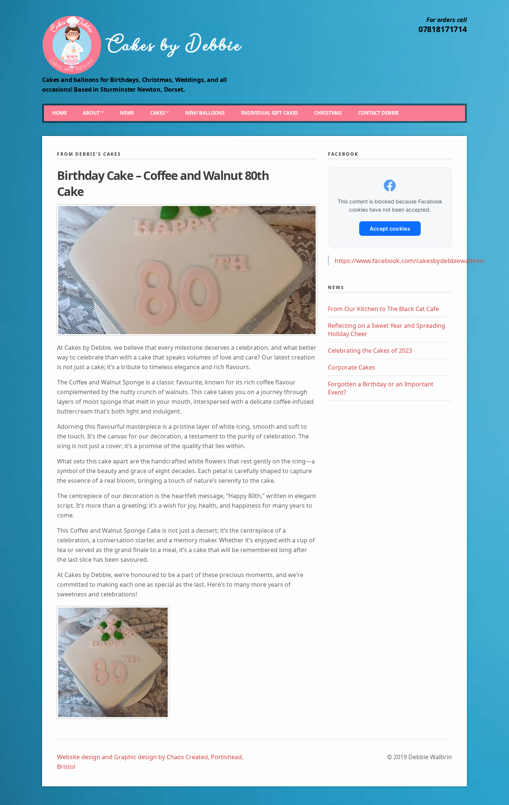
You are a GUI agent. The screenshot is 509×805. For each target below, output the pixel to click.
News (127, 113)
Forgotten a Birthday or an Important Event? (380, 388)
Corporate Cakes (351, 367)
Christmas (328, 113)
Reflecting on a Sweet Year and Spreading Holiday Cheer (386, 329)
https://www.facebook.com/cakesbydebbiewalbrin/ (409, 260)
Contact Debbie (378, 113)
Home (59, 113)
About (91, 113)
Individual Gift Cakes (269, 113)
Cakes (157, 113)
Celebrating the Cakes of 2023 (370, 350)
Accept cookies (390, 228)
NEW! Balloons (205, 113)
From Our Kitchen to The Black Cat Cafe (383, 309)
